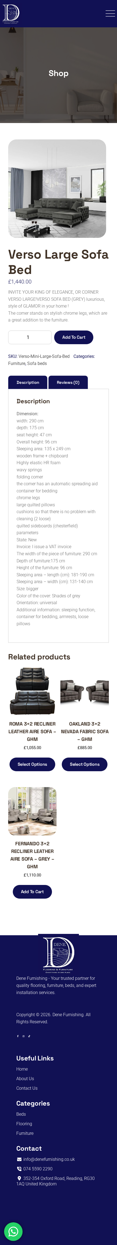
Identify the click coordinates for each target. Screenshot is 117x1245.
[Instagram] (23, 1036)
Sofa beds (37, 363)
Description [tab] (28, 382)
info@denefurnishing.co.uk (48, 1159)
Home (22, 1069)
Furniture (16, 363)
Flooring (24, 1123)
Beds (21, 1114)
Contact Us (27, 1088)
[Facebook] (17, 1036)
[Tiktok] (29, 1036)
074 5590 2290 (37, 1168)
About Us (25, 1078)
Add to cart (73, 337)
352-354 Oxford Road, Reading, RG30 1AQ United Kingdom (55, 1181)
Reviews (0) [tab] (68, 382)
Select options (32, 764)
